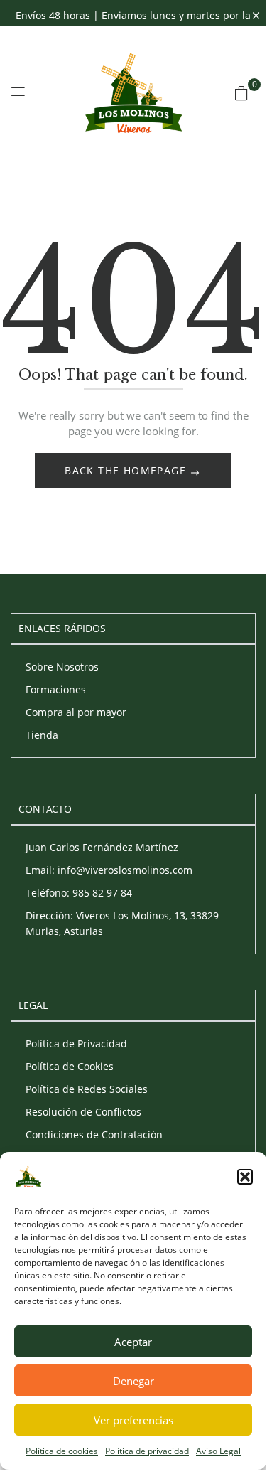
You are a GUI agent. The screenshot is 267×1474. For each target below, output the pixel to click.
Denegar (133, 1381)
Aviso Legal (218, 1451)
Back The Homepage (127, 470)
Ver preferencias (133, 1420)
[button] (245, 1177)
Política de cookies (62, 1451)
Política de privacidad (147, 1451)
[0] (241, 93)
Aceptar (133, 1342)
